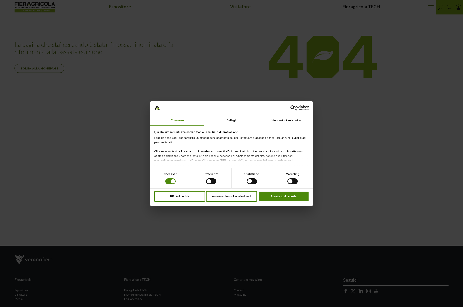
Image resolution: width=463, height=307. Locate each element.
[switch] (211, 182)
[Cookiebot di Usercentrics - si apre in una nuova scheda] (293, 108)
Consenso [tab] (177, 120)
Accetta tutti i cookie (283, 196)
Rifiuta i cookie (179, 196)
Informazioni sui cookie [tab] (286, 120)
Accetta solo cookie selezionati (231, 196)
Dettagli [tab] (232, 120)
